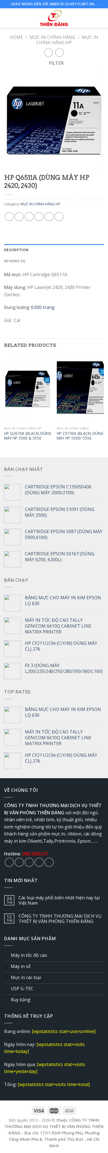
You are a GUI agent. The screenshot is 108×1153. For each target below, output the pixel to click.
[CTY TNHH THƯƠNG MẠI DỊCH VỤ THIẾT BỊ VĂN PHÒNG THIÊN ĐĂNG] (54, 18)
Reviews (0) (14, 260)
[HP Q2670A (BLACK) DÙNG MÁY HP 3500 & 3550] (27, 389)
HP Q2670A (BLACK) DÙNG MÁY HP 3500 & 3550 (27, 436)
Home (16, 37)
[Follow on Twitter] (29, 862)
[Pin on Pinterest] (49, 216)
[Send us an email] (39, 862)
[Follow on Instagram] (19, 862)
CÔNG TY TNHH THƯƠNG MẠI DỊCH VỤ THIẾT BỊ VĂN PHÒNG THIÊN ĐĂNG (60, 919)
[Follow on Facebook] (9, 862)
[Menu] (7, 18)
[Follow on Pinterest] (49, 862)
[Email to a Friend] (39, 216)
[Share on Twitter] (29, 216)
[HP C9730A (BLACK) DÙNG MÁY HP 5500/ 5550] (80, 389)
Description (16, 249)
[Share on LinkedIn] (59, 216)
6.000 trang (43, 307)
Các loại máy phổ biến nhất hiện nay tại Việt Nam (59, 900)
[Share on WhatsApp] (9, 216)
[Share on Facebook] (19, 216)
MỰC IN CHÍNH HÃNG (52, 37)
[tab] (54, 249)
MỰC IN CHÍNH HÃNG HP (67, 40)
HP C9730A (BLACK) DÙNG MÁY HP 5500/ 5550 (80, 436)
